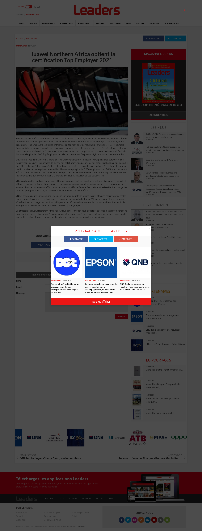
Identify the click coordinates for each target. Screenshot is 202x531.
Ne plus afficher (101, 301)
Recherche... (138, 9)
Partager (77, 239)
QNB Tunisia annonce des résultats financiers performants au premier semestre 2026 (135, 287)
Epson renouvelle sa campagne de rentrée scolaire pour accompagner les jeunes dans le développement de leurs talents (101, 288)
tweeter (102, 239)
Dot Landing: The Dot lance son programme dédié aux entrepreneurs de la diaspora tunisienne (65, 288)
